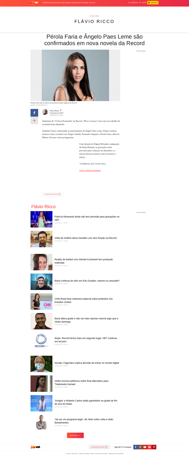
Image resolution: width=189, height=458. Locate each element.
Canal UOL (126, 9)
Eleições (48, 9)
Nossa (133, 9)
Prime (141, 9)
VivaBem (111, 9)
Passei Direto (76, 3)
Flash (41, 9)
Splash (97, 9)
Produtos (35, 9)
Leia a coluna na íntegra (90, 170)
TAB (137, 9)
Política (62, 9)
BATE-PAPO (57, 3)
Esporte (90, 9)
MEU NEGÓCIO (66, 3)
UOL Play (92, 3)
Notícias (55, 9)
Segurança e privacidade (115, 453)
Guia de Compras (155, 9)
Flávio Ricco (94, 21)
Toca (146, 9)
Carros (69, 9)
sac (129, 2)
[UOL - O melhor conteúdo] (34, 2)
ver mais (74, 435)
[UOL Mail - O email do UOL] (134, 2)
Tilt (116, 9)
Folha (83, 9)
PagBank (85, 3)
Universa (104, 9)
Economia (77, 9)
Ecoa (120, 9)
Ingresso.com (48, 3)
